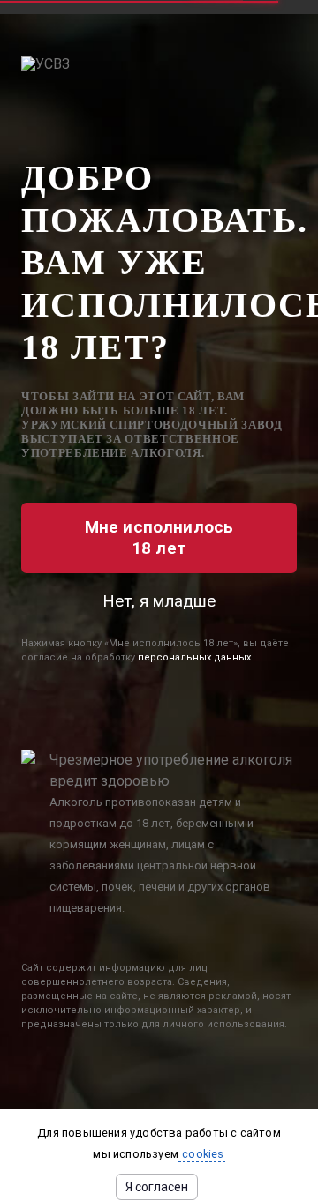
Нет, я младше (159, 601)
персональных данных (194, 657)
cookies (201, 1153)
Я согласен (156, 1187)
